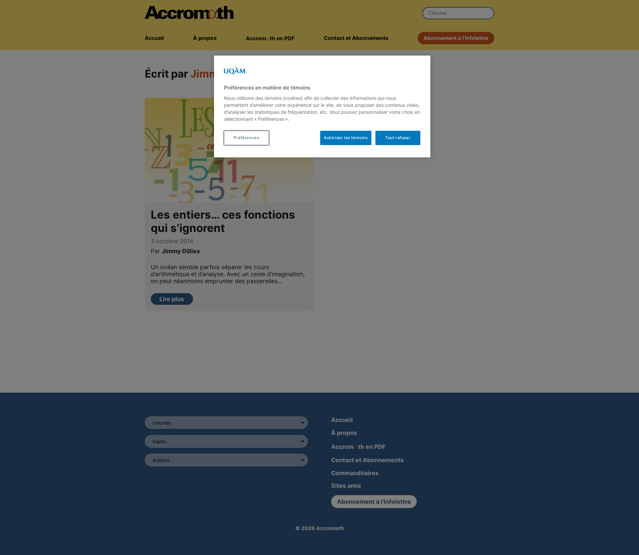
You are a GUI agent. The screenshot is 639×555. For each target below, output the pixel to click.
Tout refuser (397, 137)
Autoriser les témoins (346, 137)
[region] (322, 106)
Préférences (246, 137)
